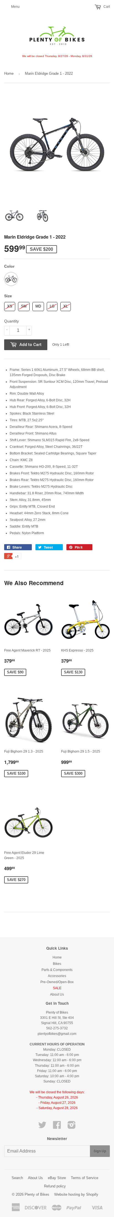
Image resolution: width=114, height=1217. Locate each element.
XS (9, 305)
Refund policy (55, 1186)
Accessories (57, 976)
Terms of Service (84, 1178)
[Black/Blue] (11, 279)
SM (24, 305)
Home (9, 73)
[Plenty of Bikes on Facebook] (57, 1127)
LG (52, 305)
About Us (57, 994)
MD (38, 305)
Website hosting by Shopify (76, 1194)
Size (8, 296)
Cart (106, 7)
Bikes (57, 964)
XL (65, 305)
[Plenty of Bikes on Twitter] (42, 1127)
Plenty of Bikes (37, 1194)
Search (17, 1178)
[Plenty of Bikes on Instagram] (72, 1127)
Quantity (11, 321)
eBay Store (57, 1178)
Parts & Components (57, 970)
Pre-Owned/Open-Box (57, 982)
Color (9, 266)
